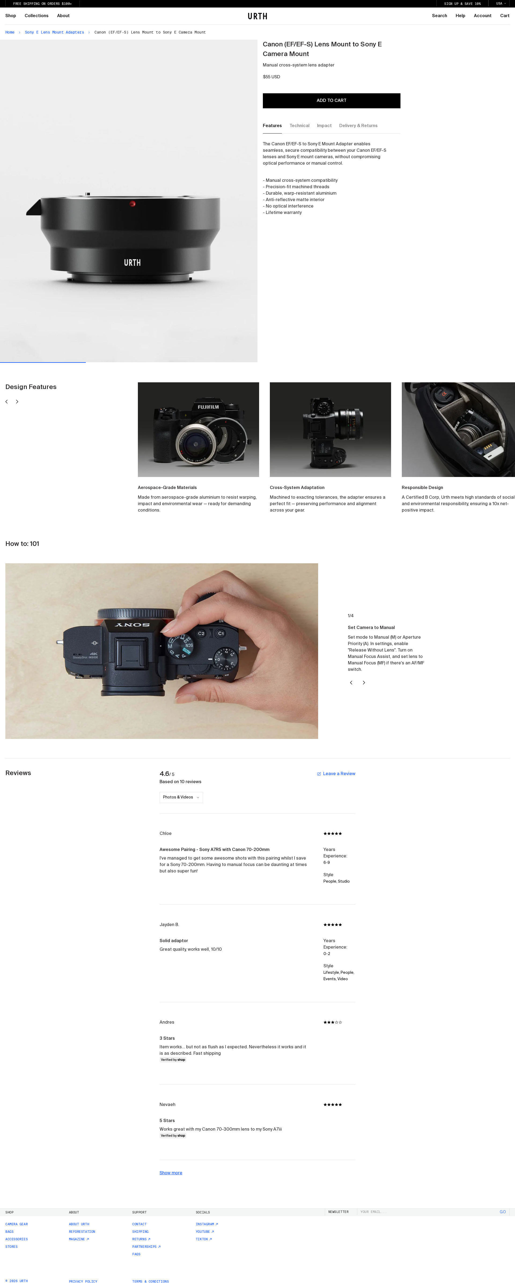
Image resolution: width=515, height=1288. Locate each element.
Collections (37, 16)
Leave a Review (339, 774)
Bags (9, 1231)
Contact (139, 1224)
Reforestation (82, 1231)
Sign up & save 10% (462, 3)
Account (483, 16)
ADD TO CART (332, 101)
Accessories (16, 1239)
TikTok (202, 1239)
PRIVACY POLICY (83, 1281)
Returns (139, 1239)
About (63, 16)
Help (460, 16)
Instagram (205, 1224)
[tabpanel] (326, 178)
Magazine (77, 1239)
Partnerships (144, 1246)
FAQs (136, 1254)
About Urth (79, 1224)
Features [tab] (272, 126)
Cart (505, 16)
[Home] (257, 16)
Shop (10, 16)
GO (503, 1212)
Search (439, 16)
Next (193, 200)
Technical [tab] (299, 126)
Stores (11, 1246)
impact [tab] (324, 126)
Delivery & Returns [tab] (358, 126)
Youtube (203, 1231)
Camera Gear (16, 1224)
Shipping (140, 1231)
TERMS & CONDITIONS (150, 1281)
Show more (171, 1173)
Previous (64, 201)
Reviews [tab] (18, 773)
